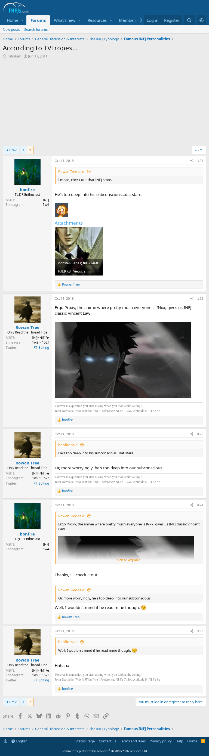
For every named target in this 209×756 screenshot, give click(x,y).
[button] (22, 20)
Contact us (107, 741)
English (21, 741)
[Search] (189, 20)
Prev (13, 150)
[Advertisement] (104, 102)
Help (179, 741)
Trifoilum (14, 56)
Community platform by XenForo (105, 751)
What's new (64, 20)
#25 (200, 631)
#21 (200, 160)
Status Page (85, 741)
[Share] (191, 161)
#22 (200, 298)
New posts (11, 29)
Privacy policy (161, 741)
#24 (200, 505)
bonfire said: (68, 444)
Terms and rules (133, 741)
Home (12, 20)
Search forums (36, 29)
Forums (38, 20)
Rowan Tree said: (71, 171)
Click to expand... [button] (129, 560)
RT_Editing (41, 347)
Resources (97, 20)
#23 (200, 434)
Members (128, 20)
